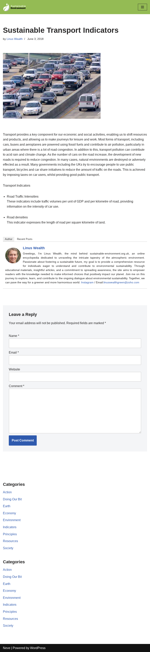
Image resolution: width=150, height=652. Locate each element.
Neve (6, 648)
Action (7, 492)
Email (14, 352)
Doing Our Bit (12, 499)
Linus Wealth (15, 38)
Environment (12, 520)
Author (8, 239)
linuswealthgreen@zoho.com (121, 282)
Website (14, 369)
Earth (6, 506)
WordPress (38, 648)
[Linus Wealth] (13, 262)
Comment (16, 386)
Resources (10, 541)
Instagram (87, 282)
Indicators (9, 527)
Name (14, 335)
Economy (9, 513)
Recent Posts (24, 239)
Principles (10, 534)
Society (8, 548)
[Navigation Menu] (142, 7)
